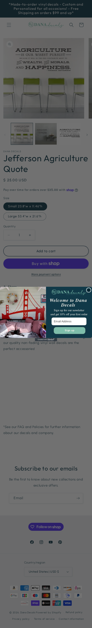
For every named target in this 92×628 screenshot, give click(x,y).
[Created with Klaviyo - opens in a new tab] (46, 339)
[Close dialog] (88, 290)
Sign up (69, 330)
